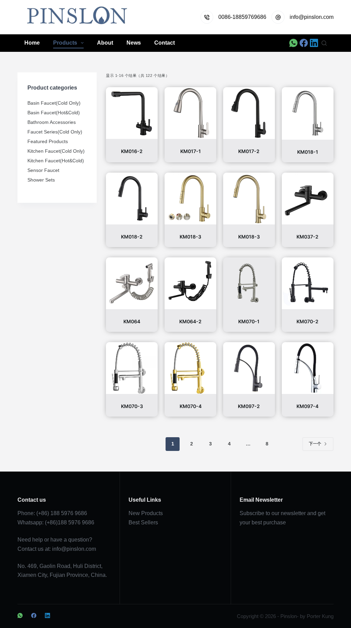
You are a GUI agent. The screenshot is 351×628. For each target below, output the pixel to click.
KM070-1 (248, 321)
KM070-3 (132, 406)
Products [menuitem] (65, 43)
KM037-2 (307, 237)
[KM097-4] (308, 368)
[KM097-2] (249, 368)
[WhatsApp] (293, 43)
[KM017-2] (249, 113)
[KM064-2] (190, 283)
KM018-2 (132, 237)
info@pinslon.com (312, 17)
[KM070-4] (190, 368)
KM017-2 (248, 151)
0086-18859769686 (242, 17)
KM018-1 (307, 152)
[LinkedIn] (314, 43)
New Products (146, 513)
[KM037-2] (308, 198)
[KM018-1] (308, 113)
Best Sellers (143, 522)
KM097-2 (249, 406)
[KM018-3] (190, 198)
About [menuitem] (105, 43)
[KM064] (132, 283)
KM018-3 (190, 237)
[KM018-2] (132, 198)
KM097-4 (307, 406)
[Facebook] (304, 43)
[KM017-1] (190, 113)
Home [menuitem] (32, 43)
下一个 (315, 443)
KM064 (131, 321)
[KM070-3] (132, 368)
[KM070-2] (308, 283)
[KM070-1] (249, 283)
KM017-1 (190, 151)
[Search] (324, 43)
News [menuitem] (133, 43)
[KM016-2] (132, 113)
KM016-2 (132, 151)
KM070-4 (191, 406)
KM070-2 (307, 321)
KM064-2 (190, 321)
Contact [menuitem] (164, 43)
